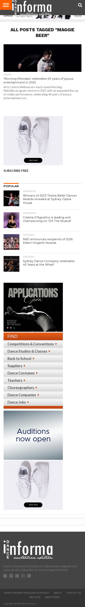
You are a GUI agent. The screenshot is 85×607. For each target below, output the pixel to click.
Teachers (15, 380)
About (58, 592)
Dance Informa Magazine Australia (26, 592)
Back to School (19, 358)
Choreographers (21, 387)
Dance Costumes (21, 373)
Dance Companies (22, 395)
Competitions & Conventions (31, 344)
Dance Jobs (17, 402)
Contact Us (73, 592)
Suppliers (15, 366)
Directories (52, 597)
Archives (34, 597)
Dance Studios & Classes (27, 351)
